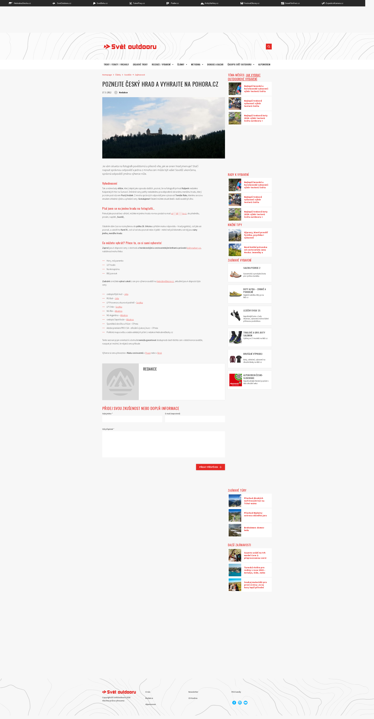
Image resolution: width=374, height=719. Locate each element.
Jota (126, 294)
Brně (159, 353)
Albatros (118, 311)
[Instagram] (240, 702)
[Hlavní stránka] (127, 46)
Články (180, 64)
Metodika (195, 64)
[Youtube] (245, 702)
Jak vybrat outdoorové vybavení (244, 77)
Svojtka (139, 302)
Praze (147, 353)
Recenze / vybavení (161, 64)
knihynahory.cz (194, 247)
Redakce (149, 698)
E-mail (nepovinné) (172, 413)
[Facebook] (234, 702)
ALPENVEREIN (264, 64)
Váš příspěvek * (108, 429)
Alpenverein (150, 704)
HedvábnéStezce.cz (165, 281)
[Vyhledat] (269, 46)
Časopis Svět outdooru (239, 64)
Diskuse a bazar (215, 64)
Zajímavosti (140, 74)
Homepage (107, 74)
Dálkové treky (140, 64)
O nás (147, 692)
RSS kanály (236, 692)
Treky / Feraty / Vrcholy (116, 64)
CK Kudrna (192, 698)
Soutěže (127, 74)
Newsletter (193, 692)
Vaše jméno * (107, 413)
